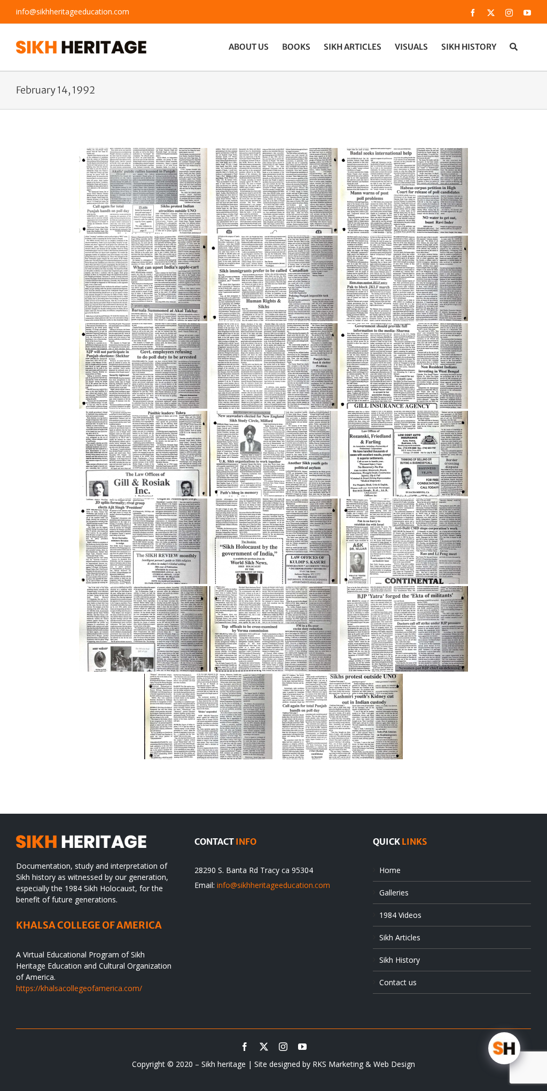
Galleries (394, 892)
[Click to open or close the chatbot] (504, 1048)
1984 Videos (400, 915)
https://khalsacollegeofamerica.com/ (79, 988)
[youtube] (302, 1046)
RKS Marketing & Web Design (363, 1064)
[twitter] (264, 1046)
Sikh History (399, 960)
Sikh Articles (399, 937)
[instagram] (283, 1046)
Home (390, 870)
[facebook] (244, 1046)
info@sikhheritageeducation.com (72, 11)
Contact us (398, 982)
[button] (514, 46)
